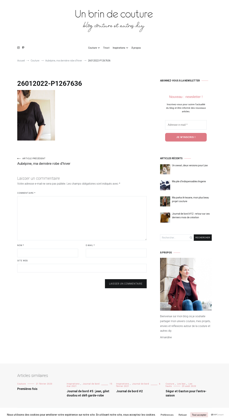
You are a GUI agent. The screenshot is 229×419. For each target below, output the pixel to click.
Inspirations (119, 47)
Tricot (106, 47)
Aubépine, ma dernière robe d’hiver (43, 161)
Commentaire (26, 193)
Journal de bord (91, 384)
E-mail (90, 245)
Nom (20, 245)
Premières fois (27, 389)
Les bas (181, 384)
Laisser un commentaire (125, 283)
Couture (92, 47)
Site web (22, 260)
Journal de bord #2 (129, 391)
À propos (136, 47)
